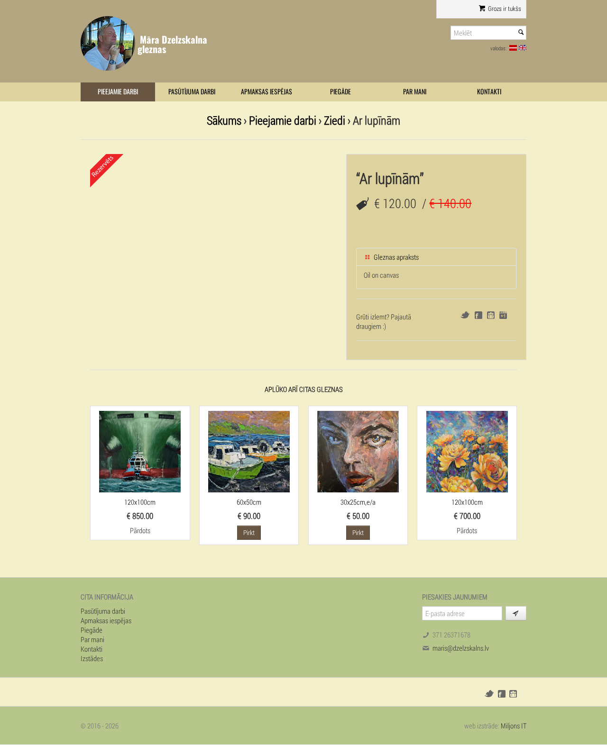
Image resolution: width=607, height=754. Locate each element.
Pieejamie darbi (118, 91)
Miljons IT (513, 725)
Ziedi (334, 120)
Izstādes (92, 658)
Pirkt (249, 532)
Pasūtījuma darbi (191, 91)
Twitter (465, 314)
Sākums (224, 120)
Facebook (478, 315)
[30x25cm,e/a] (358, 450)
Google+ (503, 315)
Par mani (414, 91)
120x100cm (140, 502)
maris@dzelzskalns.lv (460, 648)
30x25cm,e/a (358, 502)
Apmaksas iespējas (266, 91)
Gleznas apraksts (395, 257)
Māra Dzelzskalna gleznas (172, 44)
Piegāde (340, 91)
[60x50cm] (249, 450)
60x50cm (249, 502)
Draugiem (491, 315)
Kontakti (489, 91)
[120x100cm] (140, 450)
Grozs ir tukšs (504, 8)
